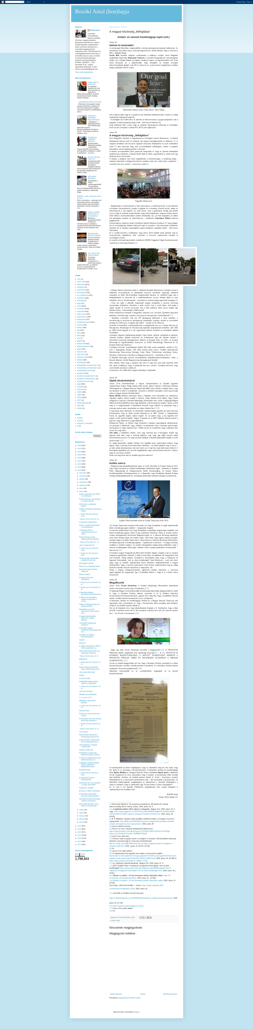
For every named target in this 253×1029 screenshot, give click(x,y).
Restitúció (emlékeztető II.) (86, 379)
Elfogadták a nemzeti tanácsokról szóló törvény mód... (89, 611)
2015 (79, 832)
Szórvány (80, 389)
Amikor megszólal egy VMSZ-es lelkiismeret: (89, 495)
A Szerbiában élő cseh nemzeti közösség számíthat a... (90, 720)
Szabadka (80, 387)
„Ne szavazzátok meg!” (87, 672)
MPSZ (79, 336)
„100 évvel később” (86, 691)
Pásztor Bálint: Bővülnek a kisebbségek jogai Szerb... (89, 736)
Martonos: (82, 643)
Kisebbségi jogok (83, 322)
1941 (79, 279)
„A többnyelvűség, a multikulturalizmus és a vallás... (88, 532)
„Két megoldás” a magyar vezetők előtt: (88, 746)
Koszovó (80, 325)
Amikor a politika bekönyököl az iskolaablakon (94, 214)
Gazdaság (80, 298)
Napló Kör (80, 352)
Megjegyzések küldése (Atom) (129, 998)
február (82, 819)
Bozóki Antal (95, 30)
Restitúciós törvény (84, 381)
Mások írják (81, 344)
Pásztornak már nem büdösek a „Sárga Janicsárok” (89, 784)
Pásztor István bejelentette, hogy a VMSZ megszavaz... (89, 668)
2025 (79, 449)
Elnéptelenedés (84, 770)
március (82, 816)
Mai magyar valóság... (87, 563)
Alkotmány (81, 287)
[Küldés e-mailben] (140, 917)
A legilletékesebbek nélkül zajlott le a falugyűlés (88, 682)
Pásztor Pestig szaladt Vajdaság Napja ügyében (89, 538)
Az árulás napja (84, 678)
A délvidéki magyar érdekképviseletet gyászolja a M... (90, 630)
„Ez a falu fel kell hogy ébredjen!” (94, 254)
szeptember (83, 482)
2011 (79, 844)
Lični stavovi (83, 732)
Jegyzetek (80, 311)
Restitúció (80, 373)
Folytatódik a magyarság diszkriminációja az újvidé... (90, 754)
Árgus (79, 405)
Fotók (79, 426)
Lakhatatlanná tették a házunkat (89, 102)
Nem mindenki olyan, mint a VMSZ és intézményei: (89, 805)
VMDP (79, 395)
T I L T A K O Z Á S (85, 698)
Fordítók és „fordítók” (86, 788)
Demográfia (81, 293)
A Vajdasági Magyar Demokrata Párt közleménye (90, 593)
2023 (79, 455)
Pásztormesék (84, 711)
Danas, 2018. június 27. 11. (89, 542)
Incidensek (81, 309)
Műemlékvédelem (83, 346)
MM (78, 330)
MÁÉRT (80, 341)
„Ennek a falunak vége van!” (94, 158)
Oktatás (79, 360)
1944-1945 (81, 282)
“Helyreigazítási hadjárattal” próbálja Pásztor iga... (89, 559)
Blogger (136, 1012)
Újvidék (79, 408)
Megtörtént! (83, 659)
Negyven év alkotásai (85, 423)
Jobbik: (81, 675)
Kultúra (79, 327)
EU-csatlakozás (82, 295)
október (82, 479)
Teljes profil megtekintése (84, 72)
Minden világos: (84, 574)
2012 (79, 841)
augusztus (83, 485)
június (81, 491)
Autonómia (81, 290)
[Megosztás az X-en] (145, 917)
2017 (79, 826)
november (83, 476)
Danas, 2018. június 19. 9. (89, 656)
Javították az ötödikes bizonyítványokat (86, 636)
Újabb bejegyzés (116, 994)
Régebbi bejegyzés (170, 994)
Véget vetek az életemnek (93, 83)
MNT (79, 333)
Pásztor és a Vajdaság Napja (89, 566)
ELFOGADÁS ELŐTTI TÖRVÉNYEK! (86, 779)
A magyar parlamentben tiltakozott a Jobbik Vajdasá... (87, 618)
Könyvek (80, 421)
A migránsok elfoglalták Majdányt (92, 139)
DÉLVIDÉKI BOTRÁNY (92, 177)
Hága (79, 303)
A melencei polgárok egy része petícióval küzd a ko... (90, 759)
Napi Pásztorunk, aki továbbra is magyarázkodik (90, 500)
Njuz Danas (81, 354)
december (83, 473)
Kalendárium (81, 317)
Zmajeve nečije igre (86, 750)
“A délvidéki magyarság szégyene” (87, 624)
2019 (79, 467)
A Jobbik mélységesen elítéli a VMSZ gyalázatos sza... (90, 647)
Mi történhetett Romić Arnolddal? (94, 234)
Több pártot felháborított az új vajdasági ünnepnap (89, 652)
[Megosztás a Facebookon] (148, 917)
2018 (79, 470)
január (81, 822)
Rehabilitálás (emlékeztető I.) (87, 365)
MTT (78, 338)
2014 (79, 835)
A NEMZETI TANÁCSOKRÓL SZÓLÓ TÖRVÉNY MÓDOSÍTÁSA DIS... (89, 765)
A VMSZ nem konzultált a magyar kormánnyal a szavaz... (88, 599)
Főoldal (142, 994)
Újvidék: (82, 640)
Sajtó (79, 384)
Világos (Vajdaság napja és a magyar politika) (89, 605)
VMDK (79, 392)
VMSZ (79, 397)
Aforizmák (80, 284)
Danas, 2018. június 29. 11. (89, 519)
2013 (79, 838)
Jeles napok (81, 314)
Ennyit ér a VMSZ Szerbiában (89, 791)
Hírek (79, 306)
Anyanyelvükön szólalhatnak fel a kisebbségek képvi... (89, 741)
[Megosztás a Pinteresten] (150, 917)
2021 (79, 461)
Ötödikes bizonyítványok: (88, 694)
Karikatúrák (81, 319)
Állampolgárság (82, 403)
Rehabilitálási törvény (85, 371)
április (81, 813)
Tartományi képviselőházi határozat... (88, 570)
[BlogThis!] (143, 917)
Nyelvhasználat (82, 357)
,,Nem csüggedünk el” (87, 545)
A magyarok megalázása (88, 522)
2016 (79, 829)
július (81, 488)
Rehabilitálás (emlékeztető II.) (87, 368)
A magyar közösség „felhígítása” (86, 578)
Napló (118, 920)
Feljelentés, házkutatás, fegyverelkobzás (94, 118)
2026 (79, 445)
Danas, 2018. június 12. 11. (89, 729)
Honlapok (80, 301)
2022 (79, 458)
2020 (79, 464)
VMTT (79, 400)
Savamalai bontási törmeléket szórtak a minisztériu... (89, 800)
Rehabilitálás (82, 362)
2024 (79, 452)
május (81, 810)
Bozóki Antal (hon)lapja (102, 11)
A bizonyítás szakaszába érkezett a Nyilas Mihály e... (90, 795)
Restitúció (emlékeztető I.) (86, 376)
